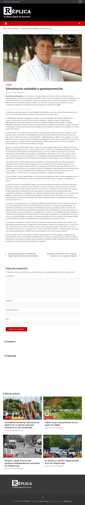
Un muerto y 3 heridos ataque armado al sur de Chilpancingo (62, 461)
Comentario (10, 276)
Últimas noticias (12, 393)
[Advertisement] (42, 373)
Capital (8, 417)
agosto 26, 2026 (10, 430)
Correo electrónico (13, 310)
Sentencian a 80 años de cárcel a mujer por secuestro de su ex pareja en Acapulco (62, 255)
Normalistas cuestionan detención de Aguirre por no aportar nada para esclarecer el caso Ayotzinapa (22, 425)
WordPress (67, 501)
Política (48, 455)
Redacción (20, 92)
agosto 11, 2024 (11, 92)
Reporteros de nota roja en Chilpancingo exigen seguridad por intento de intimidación (23, 255)
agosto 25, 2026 (10, 468)
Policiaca (48, 417)
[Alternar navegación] (5, 23)
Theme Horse (43, 501)
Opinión (9, 85)
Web (7, 319)
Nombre (9, 301)
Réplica (27, 501)
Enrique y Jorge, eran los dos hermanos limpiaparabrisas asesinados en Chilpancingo (22, 463)
